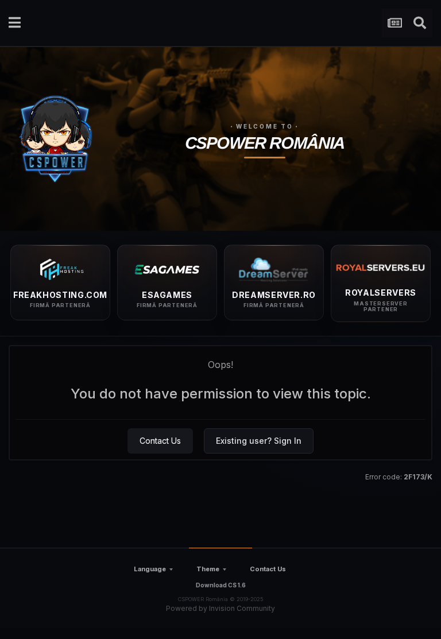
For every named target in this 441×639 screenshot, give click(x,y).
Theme (207, 569)
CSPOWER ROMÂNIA (264, 143)
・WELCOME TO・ (265, 126)
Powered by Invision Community (220, 608)
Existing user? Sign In (258, 441)
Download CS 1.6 (221, 585)
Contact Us (160, 441)
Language (150, 569)
